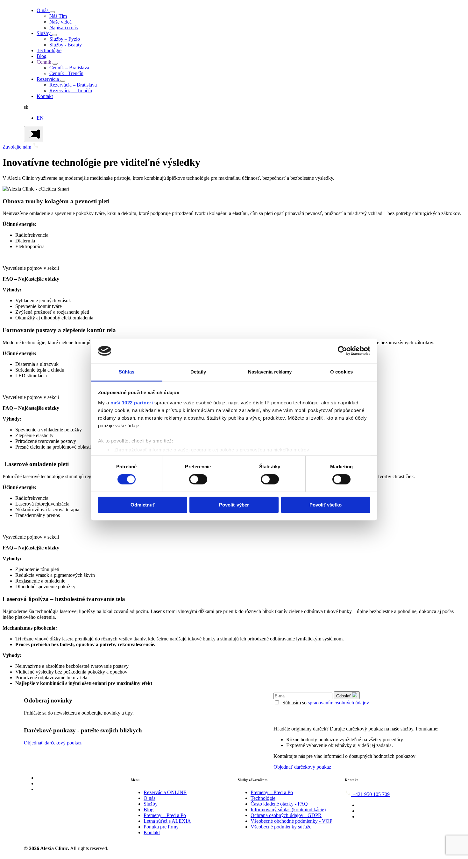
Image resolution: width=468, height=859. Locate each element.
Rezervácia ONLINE (165, 792)
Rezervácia (48, 79)
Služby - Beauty (65, 44)
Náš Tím (58, 16)
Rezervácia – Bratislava (73, 84)
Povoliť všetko (325, 504)
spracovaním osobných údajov (338, 702)
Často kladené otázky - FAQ (279, 804)
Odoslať (344, 696)
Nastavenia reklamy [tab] (270, 371)
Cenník (45, 62)
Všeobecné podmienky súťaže (281, 826)
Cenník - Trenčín (66, 73)
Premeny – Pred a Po (165, 815)
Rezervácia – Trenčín (70, 90)
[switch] (198, 479)
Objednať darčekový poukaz (53, 742)
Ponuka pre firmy (161, 826)
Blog (41, 56)
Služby (44, 33)
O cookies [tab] (341, 371)
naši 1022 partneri (131, 402)
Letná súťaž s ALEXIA (167, 821)
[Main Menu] (33, 134)
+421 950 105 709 (371, 794)
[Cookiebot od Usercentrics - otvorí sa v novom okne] (342, 351)
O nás (43, 10)
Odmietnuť (143, 504)
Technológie (49, 50)
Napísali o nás (63, 27)
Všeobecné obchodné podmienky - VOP (291, 821)
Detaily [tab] (198, 371)
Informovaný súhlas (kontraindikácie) (288, 809)
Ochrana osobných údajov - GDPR (286, 815)
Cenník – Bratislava (69, 67)
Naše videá (60, 21)
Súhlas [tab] (126, 371)
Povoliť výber (234, 504)
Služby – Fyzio (64, 39)
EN (40, 118)
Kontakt (45, 96)
